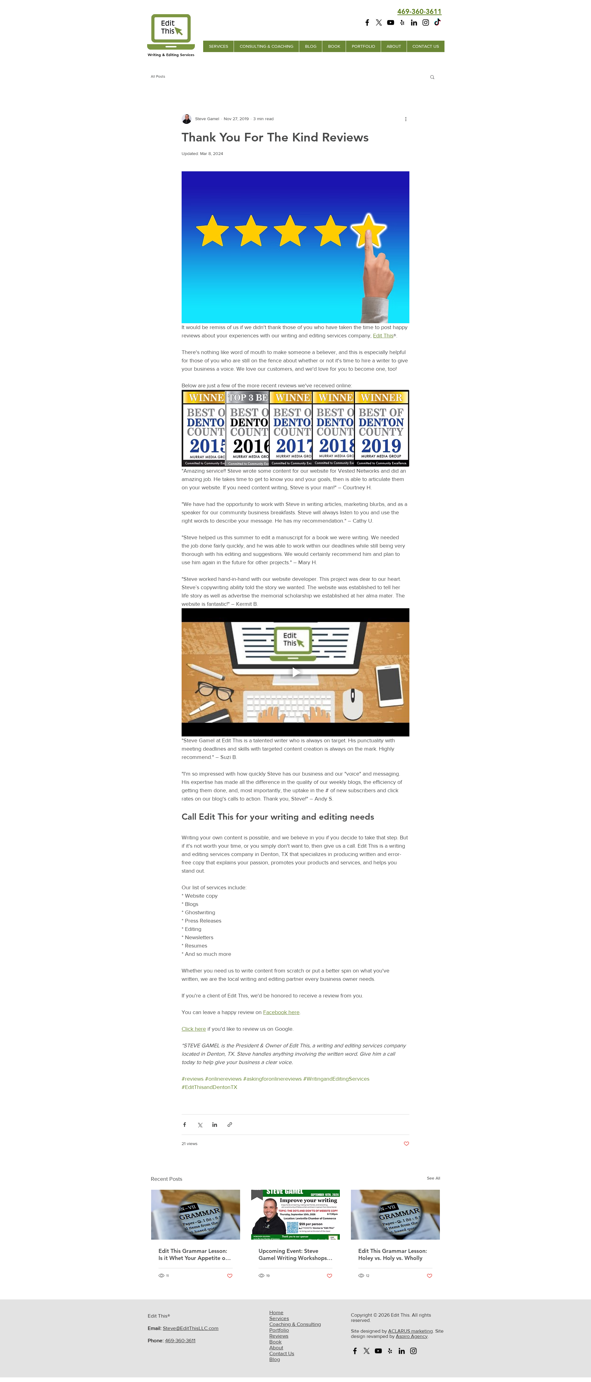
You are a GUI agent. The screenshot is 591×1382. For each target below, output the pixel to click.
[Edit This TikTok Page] (437, 22)
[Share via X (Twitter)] (200, 1124)
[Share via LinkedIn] (215, 1124)
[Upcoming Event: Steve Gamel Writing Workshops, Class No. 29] (295, 1215)
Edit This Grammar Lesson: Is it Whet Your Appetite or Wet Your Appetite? (193, 1254)
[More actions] (405, 119)
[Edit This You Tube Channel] (378, 1351)
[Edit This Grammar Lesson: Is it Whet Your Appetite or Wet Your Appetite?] (195, 1215)
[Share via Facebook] (184, 1124)
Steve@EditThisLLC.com (191, 1328)
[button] (432, 76)
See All (433, 1178)
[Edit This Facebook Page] (367, 22)
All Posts (158, 76)
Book (275, 1341)
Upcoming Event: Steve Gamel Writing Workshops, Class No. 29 (293, 1254)
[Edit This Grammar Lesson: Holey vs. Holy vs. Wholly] (395, 1215)
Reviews (278, 1336)
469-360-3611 (180, 1340)
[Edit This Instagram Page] (425, 22)
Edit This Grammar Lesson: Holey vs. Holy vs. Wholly (392, 1254)
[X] (379, 22)
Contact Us (281, 1353)
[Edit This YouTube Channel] (390, 22)
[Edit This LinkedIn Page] (414, 22)
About (276, 1347)
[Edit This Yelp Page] (402, 22)
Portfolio (279, 1330)
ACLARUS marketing (410, 1331)
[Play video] (295, 672)
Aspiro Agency (412, 1336)
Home (276, 1312)
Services (279, 1318)
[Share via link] (230, 1124)
